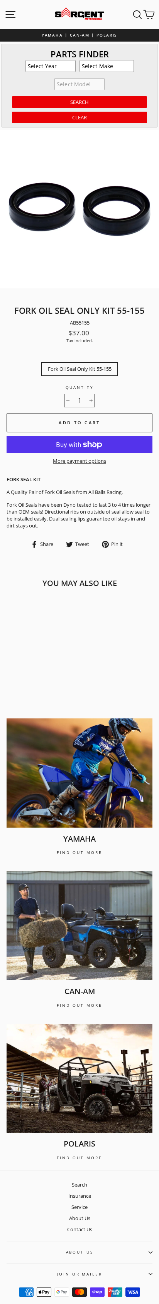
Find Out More (79, 852)
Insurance (79, 1195)
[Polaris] (79, 1078)
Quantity (80, 387)
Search (79, 1184)
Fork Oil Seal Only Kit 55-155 (80, 368)
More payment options (79, 461)
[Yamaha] (79, 773)
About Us (79, 1218)
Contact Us (79, 1229)
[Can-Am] (79, 926)
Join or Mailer (79, 1274)
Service (79, 1207)
